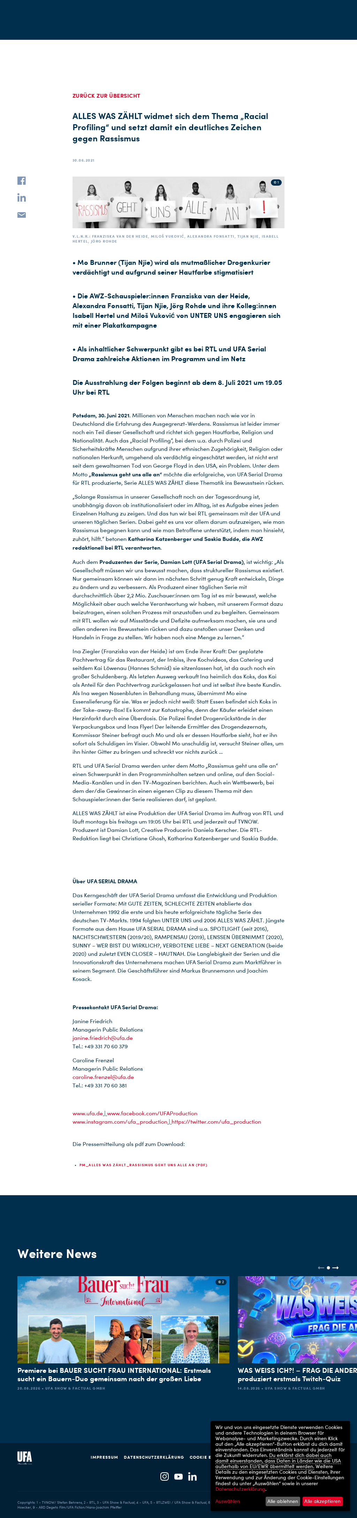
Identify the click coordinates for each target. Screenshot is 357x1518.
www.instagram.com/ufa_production (120, 1121)
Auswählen (227, 1501)
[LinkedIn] (192, 1477)
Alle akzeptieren (322, 1501)
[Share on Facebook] (21, 180)
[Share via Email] (21, 214)
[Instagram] (164, 1477)
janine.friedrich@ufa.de (103, 1038)
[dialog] (280, 1466)
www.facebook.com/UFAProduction (152, 1113)
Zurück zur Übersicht (106, 95)
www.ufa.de (88, 1113)
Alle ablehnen (282, 1501)
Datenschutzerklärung (154, 1457)
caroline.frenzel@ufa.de (103, 1077)
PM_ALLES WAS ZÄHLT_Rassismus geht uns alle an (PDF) (143, 1165)
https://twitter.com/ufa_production (216, 1121)
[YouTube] (178, 1477)
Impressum (104, 1457)
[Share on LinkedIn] (21, 197)
